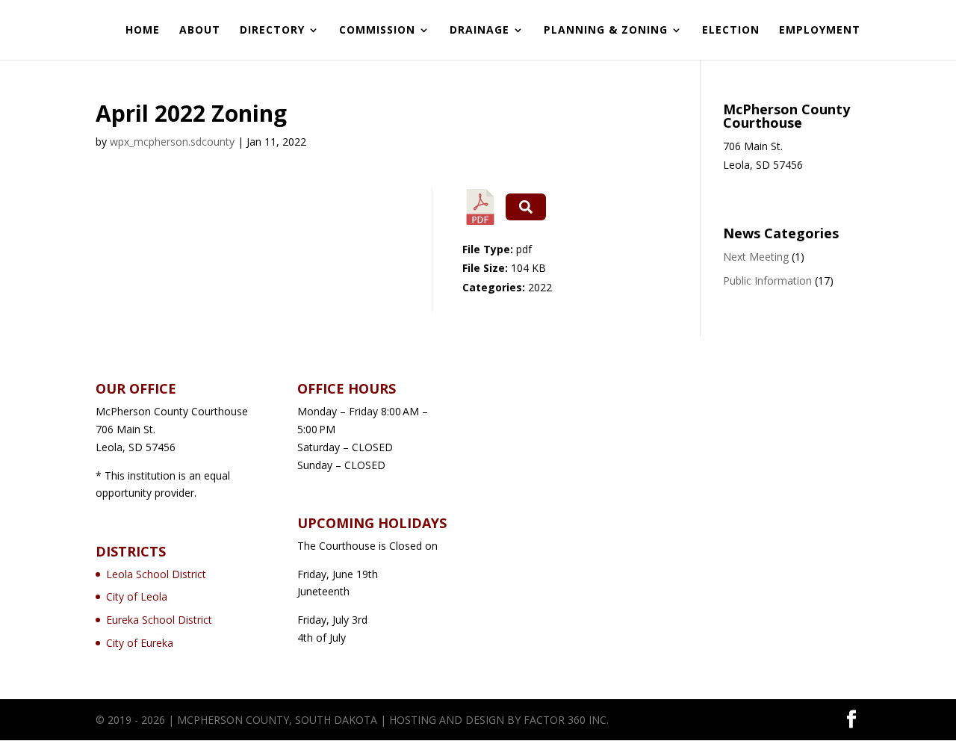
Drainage (479, 31)
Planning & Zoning (606, 31)
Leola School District (156, 574)
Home (142, 31)
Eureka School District (159, 620)
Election (731, 31)
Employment (819, 31)
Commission (377, 31)
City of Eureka (139, 643)
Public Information (767, 280)
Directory (272, 31)
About (199, 31)
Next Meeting (756, 256)
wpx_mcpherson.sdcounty (172, 141)
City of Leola (136, 596)
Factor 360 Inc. (566, 720)
